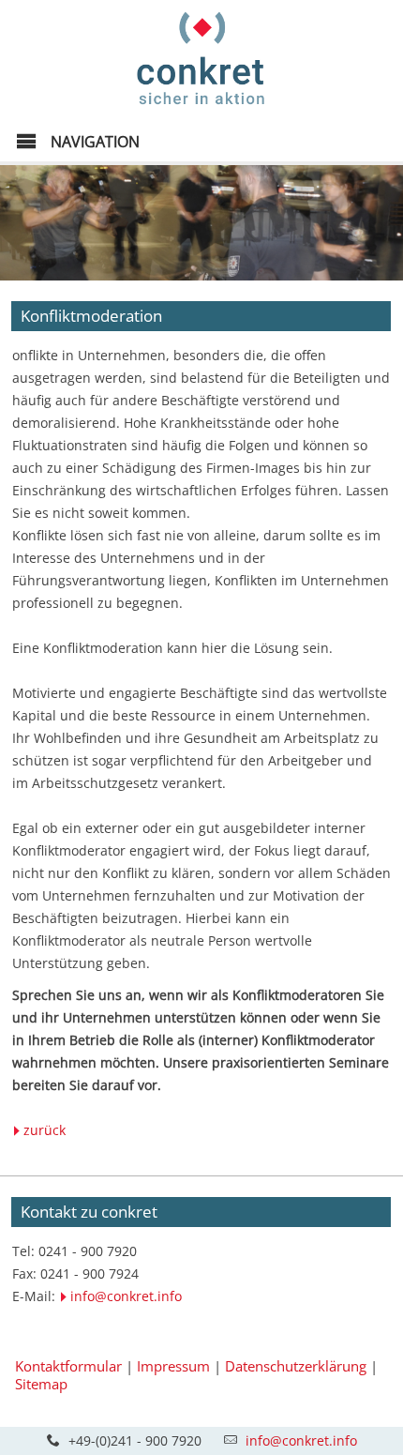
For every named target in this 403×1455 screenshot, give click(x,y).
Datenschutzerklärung (295, 1365)
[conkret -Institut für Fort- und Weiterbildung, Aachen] (201, 109)
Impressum (173, 1365)
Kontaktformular (68, 1365)
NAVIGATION (93, 141)
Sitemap (41, 1383)
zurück (44, 1130)
